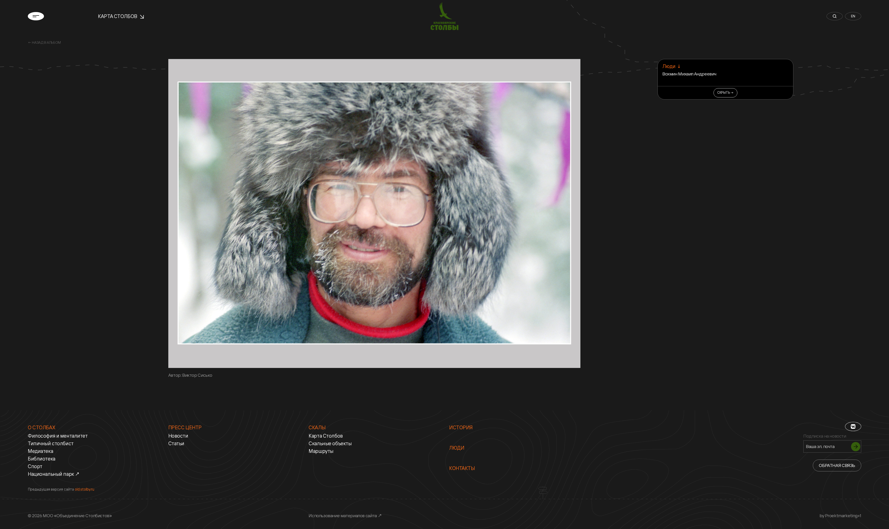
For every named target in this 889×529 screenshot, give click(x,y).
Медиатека (40, 451)
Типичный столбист (51, 443)
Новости (178, 436)
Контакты (462, 468)
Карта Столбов (118, 16)
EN (853, 16)
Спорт (35, 466)
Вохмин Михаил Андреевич (689, 74)
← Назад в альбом (44, 42)
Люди (456, 448)
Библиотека (41, 459)
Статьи (176, 443)
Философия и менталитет (58, 436)
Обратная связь (837, 465)
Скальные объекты (330, 443)
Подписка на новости (824, 436)
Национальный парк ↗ (54, 474)
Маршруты (321, 451)
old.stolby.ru (84, 489)
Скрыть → (725, 92)
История (461, 427)
